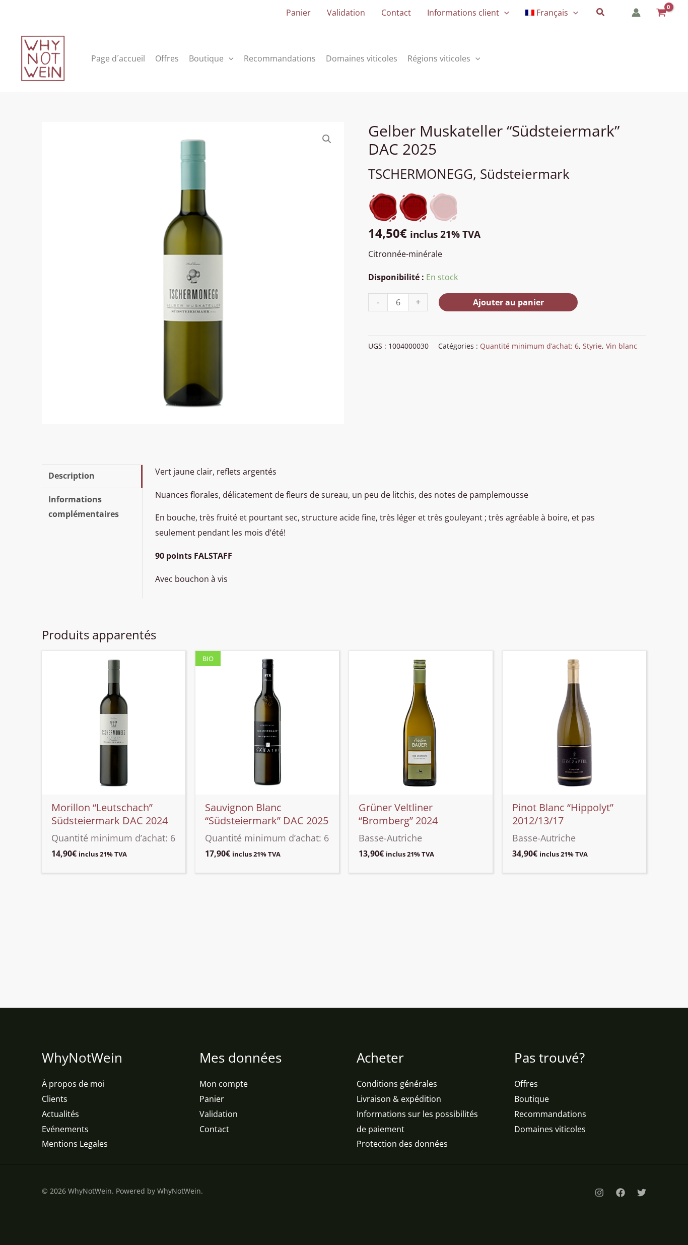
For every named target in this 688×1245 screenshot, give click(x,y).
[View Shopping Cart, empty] (660, 13)
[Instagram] (599, 1192)
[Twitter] (641, 1192)
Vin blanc (621, 346)
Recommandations (550, 1114)
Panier (211, 1098)
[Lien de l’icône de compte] (636, 12)
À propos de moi (73, 1083)
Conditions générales (397, 1083)
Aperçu (113, 785)
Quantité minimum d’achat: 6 (529, 346)
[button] (504, 12)
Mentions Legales (75, 1143)
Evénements (65, 1129)
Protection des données (402, 1143)
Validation (218, 1114)
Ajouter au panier (508, 302)
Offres (526, 1083)
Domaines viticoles (550, 1129)
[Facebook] (620, 1192)
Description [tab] (71, 475)
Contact (214, 1129)
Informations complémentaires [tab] (83, 507)
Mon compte (223, 1083)
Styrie (592, 346)
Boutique (531, 1098)
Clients (54, 1098)
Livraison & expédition (399, 1098)
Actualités (60, 1114)
